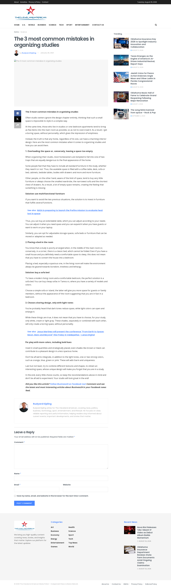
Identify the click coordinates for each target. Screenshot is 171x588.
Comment (19, 442)
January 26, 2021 (47, 53)
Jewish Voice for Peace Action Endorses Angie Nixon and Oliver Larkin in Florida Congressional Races (143, 78)
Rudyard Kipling (29, 53)
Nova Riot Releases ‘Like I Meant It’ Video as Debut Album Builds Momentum (146, 532)
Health (71, 527)
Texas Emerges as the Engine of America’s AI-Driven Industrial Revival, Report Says (143, 60)
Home (16, 25)
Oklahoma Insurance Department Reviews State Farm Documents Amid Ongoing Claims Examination (145, 556)
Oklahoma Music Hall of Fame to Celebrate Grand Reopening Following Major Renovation (143, 97)
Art (52, 527)
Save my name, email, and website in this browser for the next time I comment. (53, 496)
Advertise (23, 2)
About (16, 2)
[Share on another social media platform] (17, 125)
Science (52, 25)
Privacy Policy (136, 584)
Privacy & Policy (34, 2)
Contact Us (98, 25)
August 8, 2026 (137, 87)
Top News (72, 542)
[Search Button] (156, 25)
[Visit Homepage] (30, 13)
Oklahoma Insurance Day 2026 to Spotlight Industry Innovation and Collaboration (143, 43)
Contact (45, 2)
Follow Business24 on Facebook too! (68, 384)
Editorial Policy (151, 584)
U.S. (24, 25)
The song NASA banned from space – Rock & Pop (143, 111)
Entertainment (82, 25)
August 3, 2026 (137, 50)
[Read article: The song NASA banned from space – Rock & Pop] (121, 114)
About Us (105, 584)
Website (67, 484)
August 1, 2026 (137, 104)
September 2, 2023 (138, 116)
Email (17, 484)
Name (17, 473)
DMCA (126, 584)
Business (42, 25)
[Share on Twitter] (17, 119)
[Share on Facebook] (17, 113)
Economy (55, 535)
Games (54, 546)
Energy (54, 539)
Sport (69, 25)
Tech (61, 25)
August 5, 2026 (137, 67)
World (31, 25)
